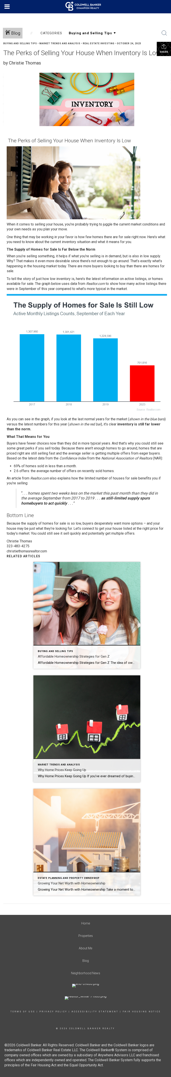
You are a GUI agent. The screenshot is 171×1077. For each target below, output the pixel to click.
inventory (69, 242)
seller (86, 453)
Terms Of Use (22, 1012)
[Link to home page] (85, 6)
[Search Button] (164, 33)
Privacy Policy (53, 1012)
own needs (22, 229)
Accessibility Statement (94, 1012)
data (73, 284)
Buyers (12, 443)
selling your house (49, 224)
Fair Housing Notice (142, 1012)
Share (164, 52)
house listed (122, 528)
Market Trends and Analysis (59, 43)
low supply (151, 256)
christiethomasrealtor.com (27, 551)
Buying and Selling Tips (20, 43)
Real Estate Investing (98, 43)
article (16, 478)
